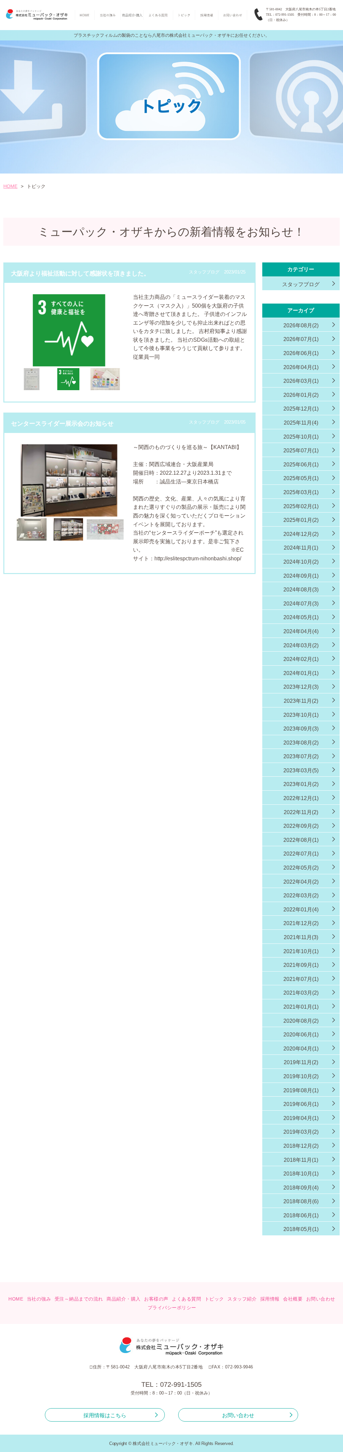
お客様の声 (156, 1299)
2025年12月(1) (301, 409)
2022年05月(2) (301, 868)
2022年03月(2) (301, 895)
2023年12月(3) (301, 687)
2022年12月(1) (301, 798)
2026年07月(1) (301, 339)
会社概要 (292, 1299)
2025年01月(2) (301, 520)
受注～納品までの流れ (79, 1299)
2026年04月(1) (301, 367)
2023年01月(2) (301, 784)
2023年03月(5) (301, 770)
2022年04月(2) (301, 882)
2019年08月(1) (301, 1090)
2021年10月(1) (301, 951)
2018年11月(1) (301, 1160)
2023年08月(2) (301, 743)
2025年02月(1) (301, 506)
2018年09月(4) (301, 1188)
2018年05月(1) (301, 1229)
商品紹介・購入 (124, 1299)
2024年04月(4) (301, 631)
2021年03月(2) (301, 993)
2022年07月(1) (301, 854)
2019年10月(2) (301, 1076)
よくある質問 (186, 1299)
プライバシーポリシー (172, 1307)
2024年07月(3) (301, 603)
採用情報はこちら (104, 1415)
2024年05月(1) (301, 617)
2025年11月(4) (301, 423)
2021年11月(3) (301, 937)
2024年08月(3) (301, 589)
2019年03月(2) (301, 1132)
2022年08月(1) (301, 840)
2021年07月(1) (301, 979)
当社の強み (39, 1299)
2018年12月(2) (301, 1146)
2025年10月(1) (301, 437)
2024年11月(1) (301, 548)
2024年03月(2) (301, 645)
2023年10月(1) (301, 715)
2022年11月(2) (301, 812)
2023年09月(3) (301, 729)
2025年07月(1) (301, 450)
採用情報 (270, 1299)
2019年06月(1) (301, 1104)
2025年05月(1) (301, 478)
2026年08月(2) (301, 325)
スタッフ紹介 (242, 1299)
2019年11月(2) (301, 1062)
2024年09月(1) (301, 576)
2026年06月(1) (301, 353)
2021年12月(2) (301, 923)
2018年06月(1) (301, 1215)
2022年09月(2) (301, 826)
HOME (10, 186)
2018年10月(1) (301, 1174)
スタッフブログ (301, 284)
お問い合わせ (320, 1299)
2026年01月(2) (301, 395)
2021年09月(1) (301, 965)
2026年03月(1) (301, 381)
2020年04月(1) (301, 1048)
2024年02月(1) (301, 659)
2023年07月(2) (301, 756)
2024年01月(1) (301, 673)
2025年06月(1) (301, 464)
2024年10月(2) (301, 562)
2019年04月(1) (301, 1118)
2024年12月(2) (301, 534)
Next (134, 344)
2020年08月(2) (301, 1021)
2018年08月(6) (301, 1201)
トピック (214, 1299)
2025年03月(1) (301, 492)
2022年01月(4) (301, 909)
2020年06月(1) (301, 1034)
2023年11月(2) (301, 701)
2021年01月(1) (301, 1007)
